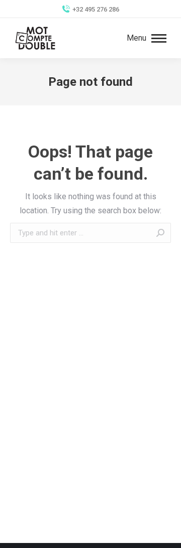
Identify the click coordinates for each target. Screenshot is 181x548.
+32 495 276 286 (95, 9)
